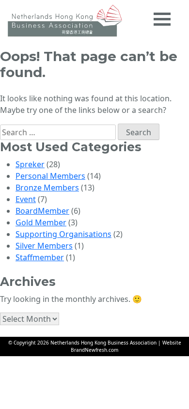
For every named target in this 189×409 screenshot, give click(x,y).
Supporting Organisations (63, 234)
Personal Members (50, 176)
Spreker (30, 164)
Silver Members (44, 245)
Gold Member (41, 222)
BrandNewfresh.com (94, 349)
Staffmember (40, 257)
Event (26, 199)
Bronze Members (47, 187)
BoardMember (42, 210)
